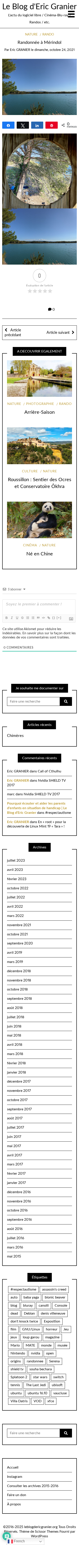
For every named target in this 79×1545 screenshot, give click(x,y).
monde (46, 1345)
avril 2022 (15, 906)
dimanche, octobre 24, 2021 (54, 50)
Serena (54, 1361)
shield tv (17, 1369)
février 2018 (16, 1063)
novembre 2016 (19, 1201)
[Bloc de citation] (38, 617)
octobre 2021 (17, 934)
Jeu (66, 1329)
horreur (51, 1329)
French (19, 1541)
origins (16, 1361)
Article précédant (13, 332)
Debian (29, 1313)
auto (14, 1297)
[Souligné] (17, 617)
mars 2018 (15, 1054)
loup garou (31, 1337)
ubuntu (16, 1393)
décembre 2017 (19, 1081)
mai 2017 (14, 1146)
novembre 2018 (19, 980)
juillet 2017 (15, 1127)
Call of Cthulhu (49, 771)
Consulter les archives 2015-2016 (32, 1486)
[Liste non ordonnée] (32, 617)
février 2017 (16, 1173)
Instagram (14, 1476)
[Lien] (48, 617)
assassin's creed (54, 1289)
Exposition (52, 1321)
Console (61, 1305)
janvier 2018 (16, 1072)
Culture (30, 471)
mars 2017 (15, 1164)
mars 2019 (15, 962)
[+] (59, 617)
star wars (40, 1377)
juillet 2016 (15, 1238)
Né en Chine (39, 553)
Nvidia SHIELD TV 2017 (42, 794)
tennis (15, 1385)
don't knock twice (24, 1321)
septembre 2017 (19, 1109)
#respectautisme (58, 812)
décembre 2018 (19, 971)
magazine (52, 1337)
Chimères (15, 736)
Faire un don (16, 1495)
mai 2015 (14, 1256)
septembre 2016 (19, 1219)
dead (14, 1313)
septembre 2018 (19, 998)
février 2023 (16, 879)
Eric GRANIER (20, 50)
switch (58, 1377)
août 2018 (15, 1008)
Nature (31, 34)
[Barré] (22, 617)
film (13, 1329)
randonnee (35, 1361)
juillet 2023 (16, 860)
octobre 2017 (17, 1100)
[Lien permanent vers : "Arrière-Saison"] (39, 378)
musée (62, 1345)
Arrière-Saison (39, 412)
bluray (28, 1305)
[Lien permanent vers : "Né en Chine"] (39, 520)
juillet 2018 (15, 1017)
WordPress (39, 1536)
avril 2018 (14, 1044)
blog (14, 1305)
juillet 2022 (16, 897)
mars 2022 (15, 916)
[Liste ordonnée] (27, 617)
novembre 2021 (19, 925)
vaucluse (60, 1393)
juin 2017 (14, 1137)
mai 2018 (14, 1035)
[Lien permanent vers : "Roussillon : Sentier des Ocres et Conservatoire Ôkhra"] (39, 445)
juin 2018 (14, 1026)
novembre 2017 (19, 1090)
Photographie (40, 404)
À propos (14, 1504)
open (50, 1353)
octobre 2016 (17, 1210)
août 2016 (15, 1229)
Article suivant (58, 332)
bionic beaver (55, 1297)
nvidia (35, 1353)
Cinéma (30, 545)
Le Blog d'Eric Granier (39, 7)
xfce (50, 1401)
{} (53, 617)
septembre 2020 (20, 943)
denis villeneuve (53, 1313)
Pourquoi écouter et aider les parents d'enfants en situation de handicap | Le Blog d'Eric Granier (37, 808)
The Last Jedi (36, 1385)
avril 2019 (14, 952)
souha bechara (40, 1369)
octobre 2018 (17, 989)
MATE (30, 1345)
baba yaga (31, 1297)
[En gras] (6, 617)
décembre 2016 (19, 1192)
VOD (37, 1401)
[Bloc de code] (43, 617)
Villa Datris (19, 1401)
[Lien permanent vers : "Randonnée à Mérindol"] (39, 86)
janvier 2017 (16, 1183)
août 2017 (14, 1118)
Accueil (12, 1467)
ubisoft (57, 1385)
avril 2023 (15, 870)
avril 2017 (14, 1155)
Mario (15, 1345)
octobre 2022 (17, 888)
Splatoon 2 (19, 1377)
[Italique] (11, 617)
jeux (14, 1337)
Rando (48, 34)
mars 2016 (15, 1247)
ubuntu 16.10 (37, 1393)
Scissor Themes (47, 1531)
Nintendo (18, 1353)
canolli (44, 1305)
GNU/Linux (31, 1329)
